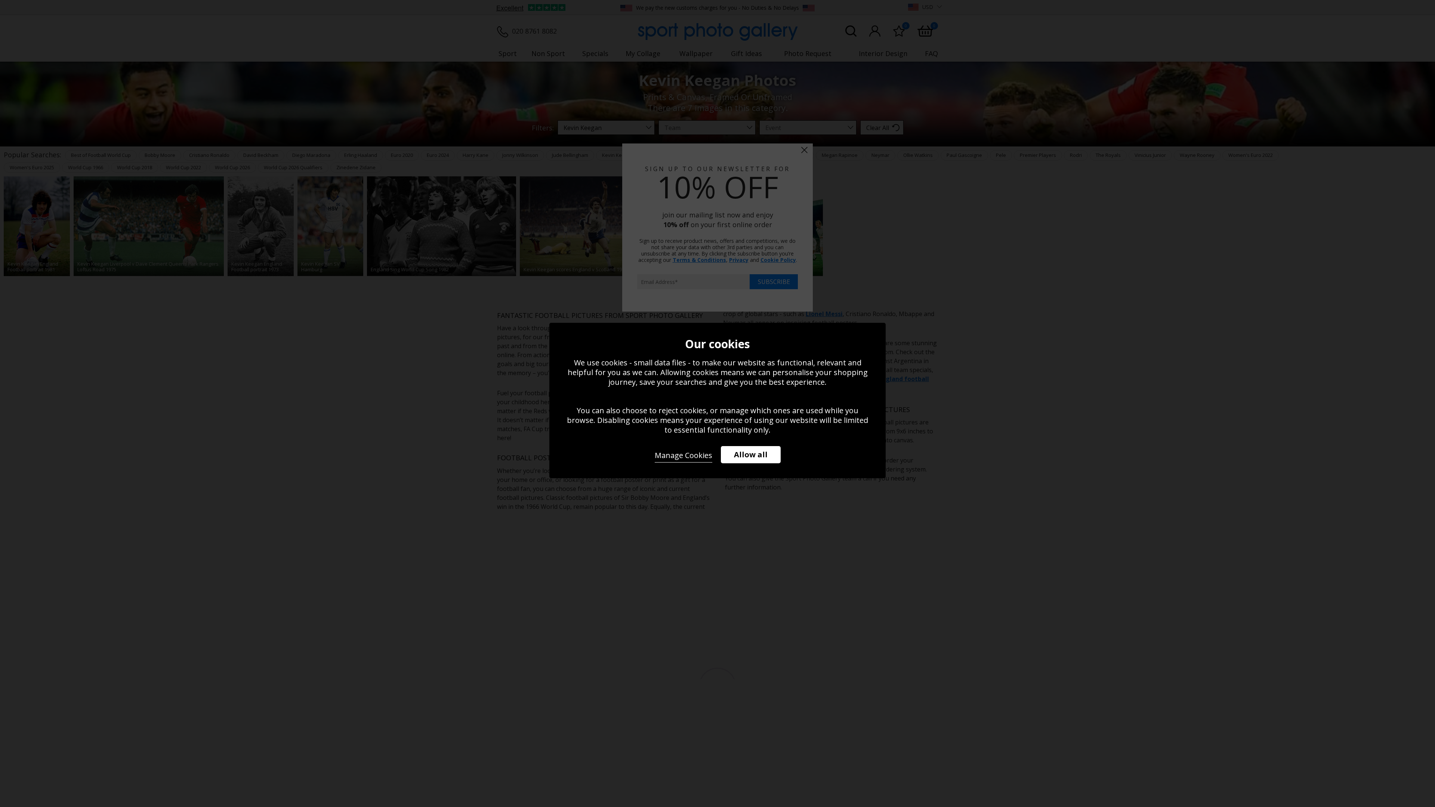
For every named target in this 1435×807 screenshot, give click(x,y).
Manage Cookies (683, 455)
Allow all (751, 454)
